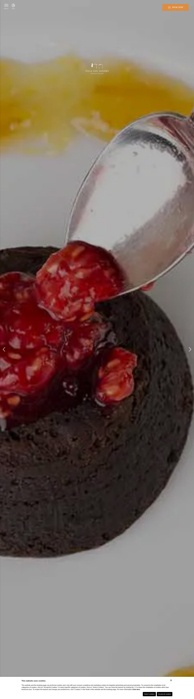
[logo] (97, 70)
